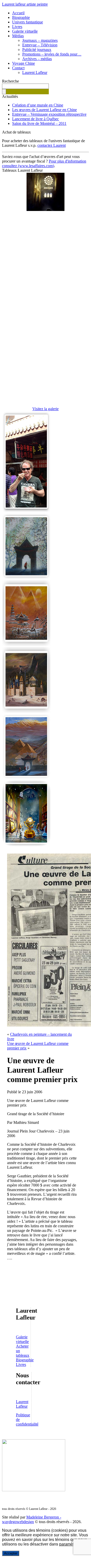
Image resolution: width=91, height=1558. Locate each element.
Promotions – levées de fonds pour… (51, 54)
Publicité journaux (36, 49)
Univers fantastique (27, 22)
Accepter (10, 1553)
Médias (18, 36)
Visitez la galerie (45, 409)
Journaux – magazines (40, 40)
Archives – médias (37, 59)
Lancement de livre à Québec (35, 119)
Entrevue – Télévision (39, 45)
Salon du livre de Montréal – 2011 (39, 123)
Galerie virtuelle (25, 31)
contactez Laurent (51, 145)
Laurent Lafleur (34, 72)
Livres (17, 26)
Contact (18, 68)
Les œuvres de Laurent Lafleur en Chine (44, 110)
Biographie (21, 17)
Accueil (18, 13)
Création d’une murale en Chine (37, 105)
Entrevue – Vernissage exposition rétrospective (49, 114)
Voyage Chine (23, 63)
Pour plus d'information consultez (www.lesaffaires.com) (44, 163)
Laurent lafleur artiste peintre (25, 4)
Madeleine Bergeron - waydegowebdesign (31, 1519)
